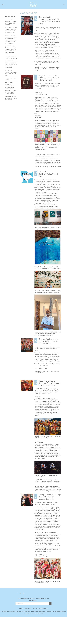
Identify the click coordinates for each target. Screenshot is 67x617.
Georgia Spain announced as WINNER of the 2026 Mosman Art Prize (49, 20)
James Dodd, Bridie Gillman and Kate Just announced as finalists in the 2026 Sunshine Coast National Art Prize (11, 50)
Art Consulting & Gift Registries (40, 608)
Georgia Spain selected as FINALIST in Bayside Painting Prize (48, 341)
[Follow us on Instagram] (20, 593)
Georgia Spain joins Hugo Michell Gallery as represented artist (49, 497)
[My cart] (64, 4)
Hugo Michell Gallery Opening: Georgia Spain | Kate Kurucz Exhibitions (49, 383)
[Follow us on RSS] (23, 593)
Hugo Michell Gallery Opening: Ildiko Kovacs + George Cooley (11, 58)
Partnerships (28, 608)
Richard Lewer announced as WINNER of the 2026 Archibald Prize (10, 73)
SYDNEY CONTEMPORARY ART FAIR (48, 174)
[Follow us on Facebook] (17, 593)
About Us (21, 608)
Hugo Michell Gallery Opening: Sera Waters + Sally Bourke (11, 98)
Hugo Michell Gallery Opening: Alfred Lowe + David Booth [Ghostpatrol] (11, 65)
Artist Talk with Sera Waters (10, 79)
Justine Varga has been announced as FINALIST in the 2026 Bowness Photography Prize (11, 30)
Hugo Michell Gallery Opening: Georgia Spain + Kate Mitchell (48, 78)
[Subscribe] (50, 603)
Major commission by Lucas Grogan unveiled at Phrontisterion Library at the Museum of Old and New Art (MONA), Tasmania (11, 39)
